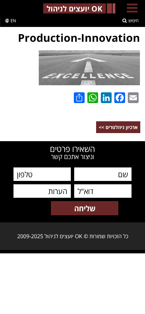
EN (13, 21)
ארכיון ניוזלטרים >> (118, 127)
